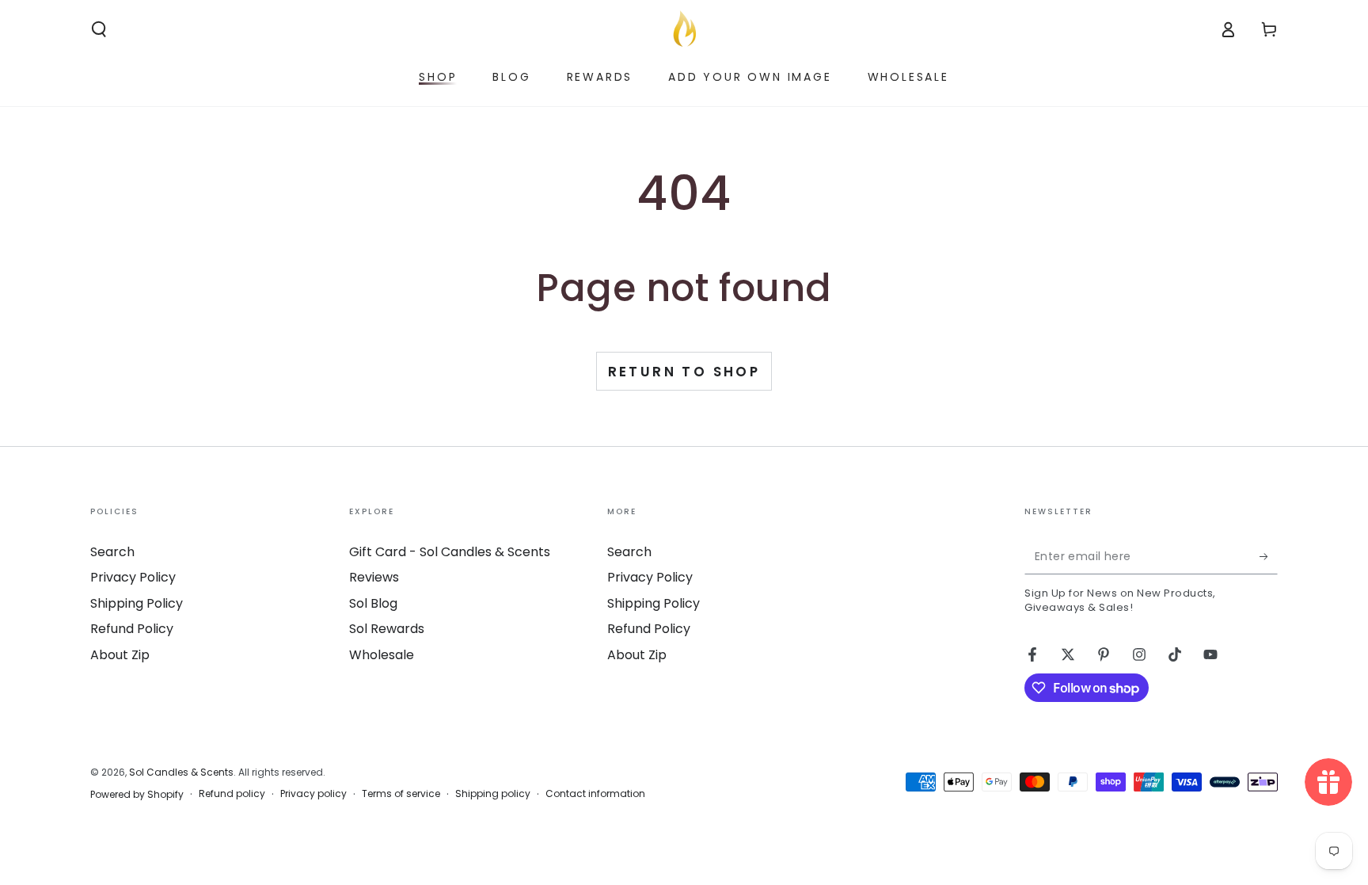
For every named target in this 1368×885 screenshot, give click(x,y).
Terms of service (401, 794)
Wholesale (381, 655)
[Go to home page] (684, 29)
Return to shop (684, 371)
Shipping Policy (136, 603)
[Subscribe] (1269, 556)
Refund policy (232, 794)
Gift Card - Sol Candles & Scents (449, 552)
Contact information (595, 794)
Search (112, 552)
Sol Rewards (386, 629)
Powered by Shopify (137, 794)
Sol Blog (373, 603)
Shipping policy (492, 794)
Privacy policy (313, 794)
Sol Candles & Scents (181, 772)
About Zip (120, 655)
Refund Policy (131, 629)
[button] (99, 29)
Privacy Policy (133, 577)
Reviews (374, 577)
